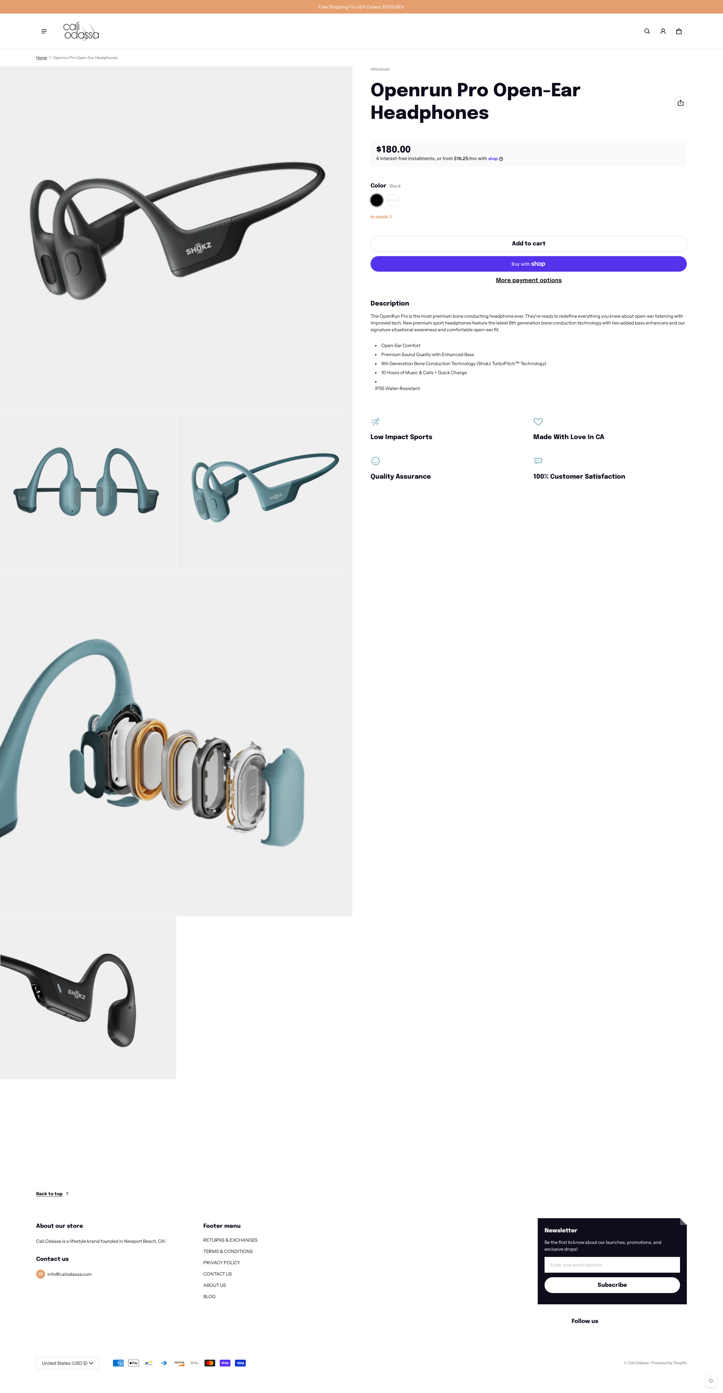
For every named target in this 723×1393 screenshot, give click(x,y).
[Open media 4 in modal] (176, 744)
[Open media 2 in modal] (88, 491)
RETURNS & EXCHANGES (230, 1240)
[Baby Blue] (392, 200)
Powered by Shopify (669, 1362)
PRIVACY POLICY (221, 1262)
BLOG (209, 1296)
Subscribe (612, 1285)
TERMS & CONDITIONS (228, 1251)
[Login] (663, 31)
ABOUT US (214, 1285)
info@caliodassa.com (69, 1274)
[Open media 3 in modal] (265, 491)
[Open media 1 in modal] (176, 238)
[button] (647, 31)
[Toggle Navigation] (44, 31)
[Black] (377, 200)
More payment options (529, 281)
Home (41, 57)
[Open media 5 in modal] (88, 998)
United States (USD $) (65, 1363)
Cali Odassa (638, 1362)
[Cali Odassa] (81, 31)
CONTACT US (217, 1274)
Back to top (49, 1194)
